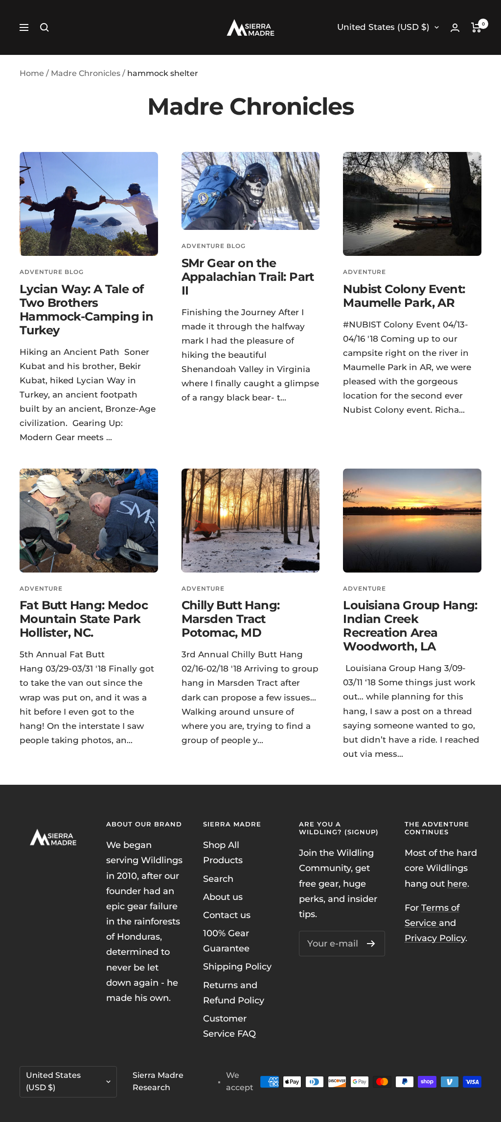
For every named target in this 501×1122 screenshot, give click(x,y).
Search (218, 878)
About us (223, 897)
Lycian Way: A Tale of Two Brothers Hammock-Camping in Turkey (86, 309)
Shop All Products (223, 853)
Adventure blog (52, 271)
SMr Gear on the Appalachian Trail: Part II (248, 277)
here (457, 883)
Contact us (226, 915)
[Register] (371, 943)
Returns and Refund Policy (233, 993)
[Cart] (476, 27)
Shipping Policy (237, 966)
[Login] (455, 28)
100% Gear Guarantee (226, 941)
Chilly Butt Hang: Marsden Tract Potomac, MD (231, 619)
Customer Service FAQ (229, 1026)
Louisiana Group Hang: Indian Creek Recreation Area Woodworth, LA (410, 625)
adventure (364, 271)
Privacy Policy (435, 938)
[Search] (44, 27)
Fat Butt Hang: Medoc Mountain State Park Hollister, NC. (84, 619)
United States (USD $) (383, 27)
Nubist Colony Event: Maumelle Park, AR (404, 296)
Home (32, 73)
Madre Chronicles (85, 73)
